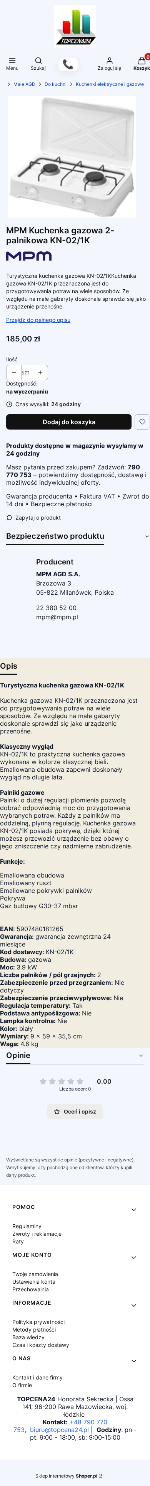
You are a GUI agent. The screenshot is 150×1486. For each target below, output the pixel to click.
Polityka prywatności (38, 1322)
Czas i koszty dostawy (40, 1345)
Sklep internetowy (66, 1476)
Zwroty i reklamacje (37, 1233)
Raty (18, 1241)
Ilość (12, 359)
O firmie (22, 1385)
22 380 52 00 (56, 608)
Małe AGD (24, 84)
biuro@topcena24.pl (59, 1430)
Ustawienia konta (33, 1281)
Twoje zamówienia (35, 1274)
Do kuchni (56, 84)
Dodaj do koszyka (69, 422)
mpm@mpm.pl (57, 617)
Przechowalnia (30, 1289)
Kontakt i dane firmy (37, 1377)
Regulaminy (27, 1226)
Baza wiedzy (28, 1337)
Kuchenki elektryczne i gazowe (110, 84)
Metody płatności (34, 1329)
